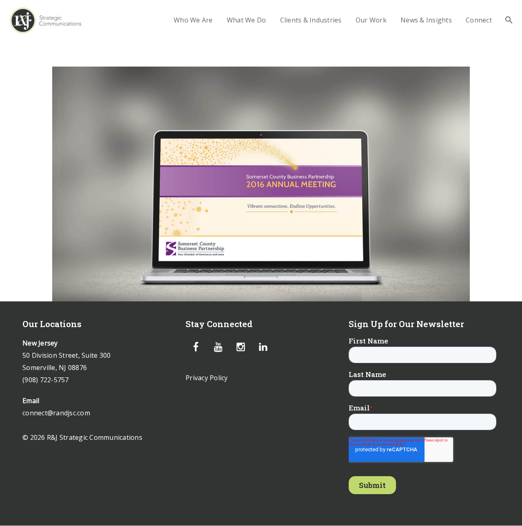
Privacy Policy (207, 377)
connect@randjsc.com (56, 412)
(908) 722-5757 (45, 379)
